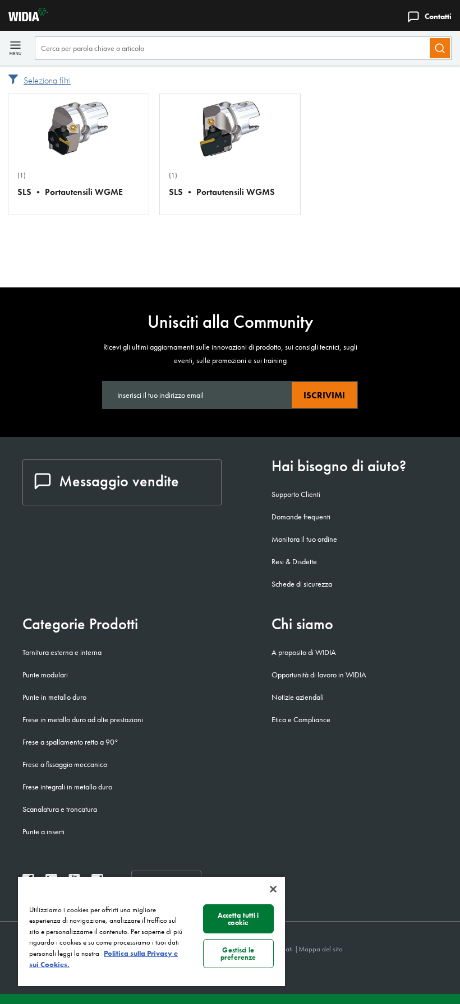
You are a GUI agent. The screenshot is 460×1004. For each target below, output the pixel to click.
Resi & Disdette (294, 561)
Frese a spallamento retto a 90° (70, 742)
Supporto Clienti (296, 494)
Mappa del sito (320, 949)
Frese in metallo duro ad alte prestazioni (82, 719)
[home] (24, 18)
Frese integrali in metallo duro (67, 787)
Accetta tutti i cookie (238, 918)
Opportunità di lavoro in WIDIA (319, 675)
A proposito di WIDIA (304, 652)
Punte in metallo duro (54, 697)
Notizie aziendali (298, 697)
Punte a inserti (43, 831)
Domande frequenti (301, 517)
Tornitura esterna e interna (62, 652)
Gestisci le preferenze (238, 953)
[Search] (440, 48)
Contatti (438, 16)
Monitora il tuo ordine (304, 539)
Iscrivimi (324, 395)
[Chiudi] (273, 889)
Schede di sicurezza (302, 584)
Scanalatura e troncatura (59, 809)
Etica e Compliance (301, 719)
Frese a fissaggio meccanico (64, 764)
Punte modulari (45, 675)
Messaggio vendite (119, 481)
